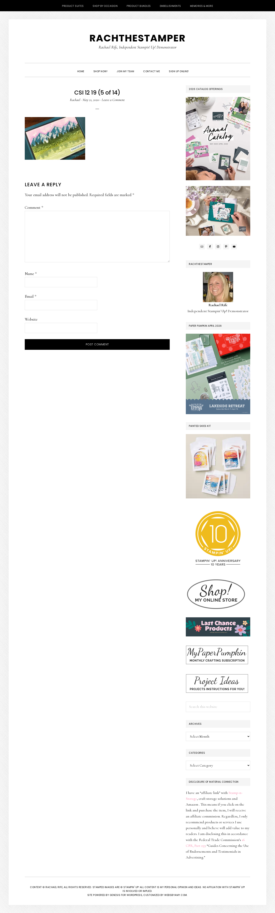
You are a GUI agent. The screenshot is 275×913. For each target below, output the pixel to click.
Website (31, 319)
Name (31, 273)
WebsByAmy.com (175, 895)
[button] (198, 67)
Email (30, 296)
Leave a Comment (113, 100)
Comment (34, 207)
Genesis (115, 895)
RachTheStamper (137, 38)
